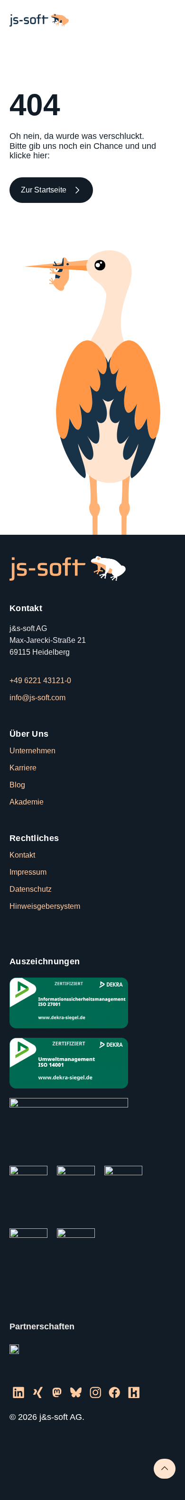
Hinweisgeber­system (44, 906)
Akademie (26, 802)
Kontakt (22, 855)
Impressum (27, 872)
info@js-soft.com (37, 698)
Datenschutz (30, 889)
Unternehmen (32, 751)
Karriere (23, 768)
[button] (166, 20)
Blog (17, 785)
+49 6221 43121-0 (40, 681)
